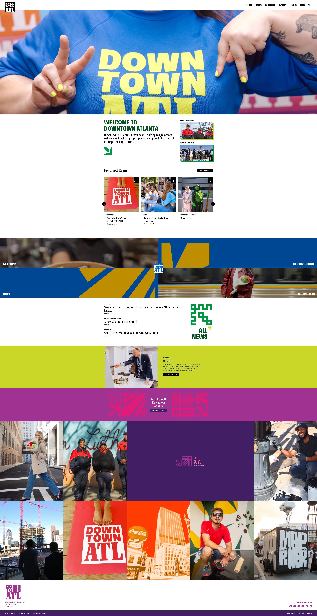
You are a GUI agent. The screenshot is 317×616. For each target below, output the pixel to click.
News (302, 5)
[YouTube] (311, 606)
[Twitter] (294, 606)
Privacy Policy (301, 613)
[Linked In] (302, 606)
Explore (249, 5)
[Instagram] (298, 606)
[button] (213, 204)
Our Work (283, 5)
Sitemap (309, 613)
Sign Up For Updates (158, 410)
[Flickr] (307, 606)
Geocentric (43, 613)
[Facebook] (290, 606)
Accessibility (291, 613)
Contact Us (8, 606)
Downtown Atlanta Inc (16, 613)
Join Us (294, 5)
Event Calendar (204, 170)
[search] (309, 5)
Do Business (270, 5)
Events (259, 5)
